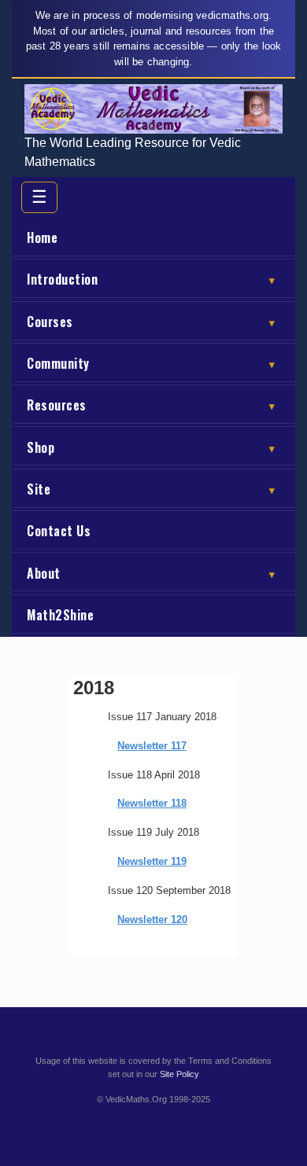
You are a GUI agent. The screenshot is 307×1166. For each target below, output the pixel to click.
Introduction (151, 279)
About (151, 573)
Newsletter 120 (152, 919)
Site (151, 489)
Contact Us (59, 530)
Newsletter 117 (152, 746)
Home (42, 237)
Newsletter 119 (152, 861)
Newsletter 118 (152, 803)
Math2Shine (60, 614)
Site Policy (179, 1074)
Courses (151, 321)
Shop (151, 447)
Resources (151, 404)
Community (151, 363)
